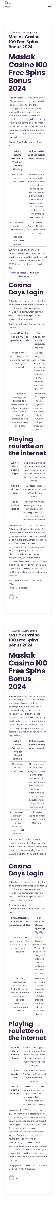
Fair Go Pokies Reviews (20, 276)
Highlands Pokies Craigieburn (24, 272)
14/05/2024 (14, 32)
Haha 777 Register (18, 587)
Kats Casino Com (18, 905)
